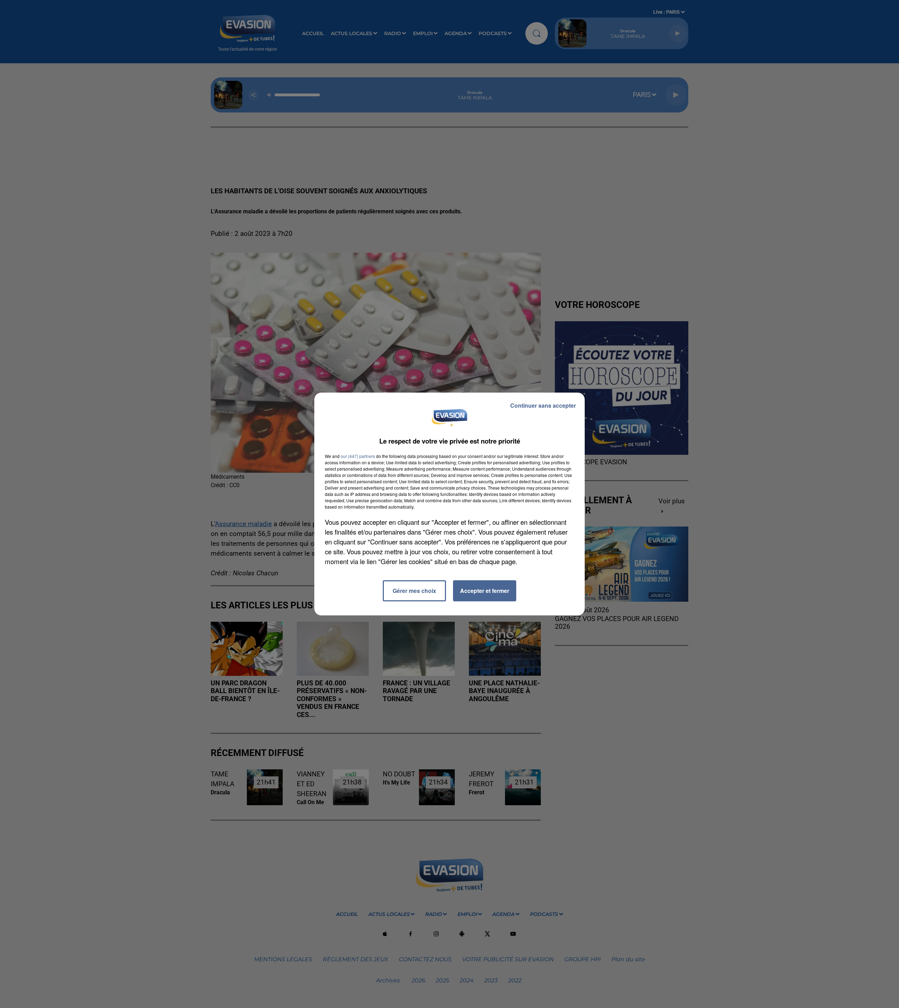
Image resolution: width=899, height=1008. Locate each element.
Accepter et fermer (484, 591)
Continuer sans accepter (543, 405)
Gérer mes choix (414, 591)
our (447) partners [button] (358, 456)
